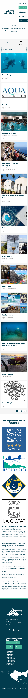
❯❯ (25, 411)
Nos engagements (10, 657)
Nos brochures (9, 651)
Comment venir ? (18, 647)
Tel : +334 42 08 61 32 (14, 626)
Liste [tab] (7, 44)
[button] (23, 3)
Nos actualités (9, 654)
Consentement (10, 663)
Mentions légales (10, 660)
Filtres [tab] (20, 44)
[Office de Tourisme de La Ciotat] (8, 12)
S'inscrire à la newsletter (13, 642)
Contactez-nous (10, 647)
